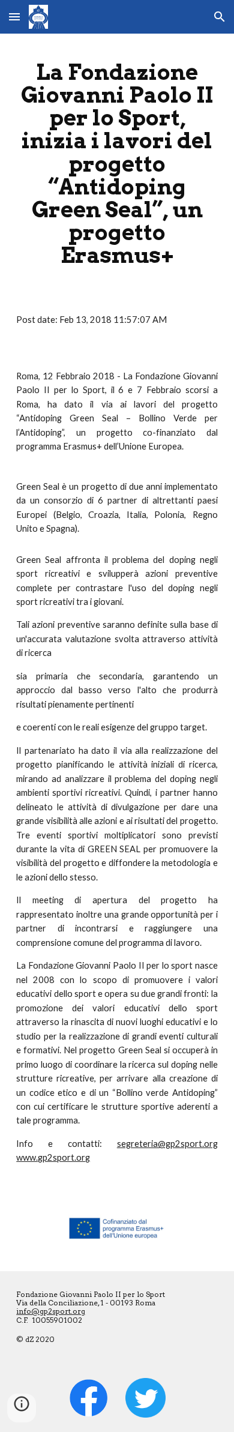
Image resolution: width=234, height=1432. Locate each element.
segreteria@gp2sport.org (167, 1144)
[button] (14, 16)
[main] (117, 163)
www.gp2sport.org (53, 1157)
